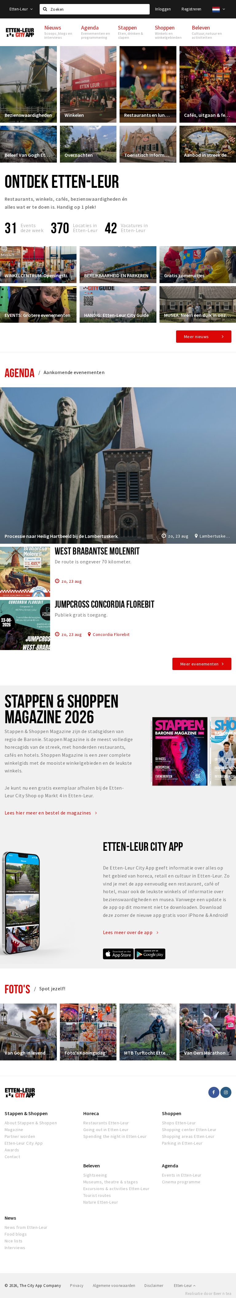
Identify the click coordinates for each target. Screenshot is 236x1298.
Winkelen (74, 115)
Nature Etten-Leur (100, 1202)
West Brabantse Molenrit (97, 551)
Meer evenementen (199, 664)
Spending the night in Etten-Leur (115, 1136)
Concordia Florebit (111, 634)
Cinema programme (181, 1182)
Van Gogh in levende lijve (28, 1053)
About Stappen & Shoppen (31, 1123)
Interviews (15, 1247)
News (10, 1218)
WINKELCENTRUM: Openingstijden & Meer (38, 275)
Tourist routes (97, 1195)
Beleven (91, 1165)
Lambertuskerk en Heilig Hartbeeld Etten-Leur (215, 536)
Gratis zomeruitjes (184, 275)
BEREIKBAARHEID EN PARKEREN (116, 275)
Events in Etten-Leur (182, 1175)
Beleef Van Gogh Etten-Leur (28, 155)
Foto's (17, 989)
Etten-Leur (19, 9)
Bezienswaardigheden (28, 115)
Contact (12, 1156)
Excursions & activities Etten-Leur (116, 1188)
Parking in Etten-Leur (182, 1143)
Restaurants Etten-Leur (106, 1123)
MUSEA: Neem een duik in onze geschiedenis (197, 315)
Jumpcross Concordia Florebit (104, 604)
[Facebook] (213, 1092)
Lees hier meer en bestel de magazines (48, 813)
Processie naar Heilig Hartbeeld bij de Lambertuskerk (61, 536)
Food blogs (16, 1234)
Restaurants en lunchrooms (148, 115)
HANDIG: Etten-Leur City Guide (116, 315)
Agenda (19, 372)
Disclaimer (153, 1285)
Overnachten (79, 155)
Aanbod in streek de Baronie (208, 155)
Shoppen (171, 1113)
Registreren (191, 9)
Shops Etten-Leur (179, 1123)
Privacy (76, 1285)
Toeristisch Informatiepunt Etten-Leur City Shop (148, 155)
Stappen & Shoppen (26, 1113)
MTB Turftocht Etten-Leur (148, 1053)
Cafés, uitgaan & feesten (208, 115)
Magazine (14, 1129)
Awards (12, 1150)
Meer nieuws (196, 336)
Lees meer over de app (128, 932)
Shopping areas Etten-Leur (188, 1136)
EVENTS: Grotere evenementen (37, 315)
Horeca (91, 1113)
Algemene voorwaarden (114, 1285)
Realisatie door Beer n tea (208, 1293)
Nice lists (14, 1241)
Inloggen (163, 9)
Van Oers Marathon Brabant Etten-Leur (208, 1053)
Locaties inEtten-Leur (85, 228)
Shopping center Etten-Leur (189, 1129)
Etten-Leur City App (24, 1143)
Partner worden (20, 1136)
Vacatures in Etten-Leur (134, 228)
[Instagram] (225, 1092)
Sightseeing (95, 1175)
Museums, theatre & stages (110, 1182)
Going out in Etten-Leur (105, 1129)
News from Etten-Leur (26, 1227)
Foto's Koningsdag (85, 1053)
